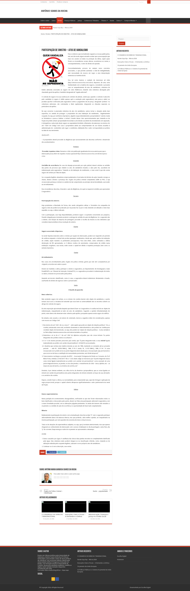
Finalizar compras (62, 2)
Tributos (103, 20)
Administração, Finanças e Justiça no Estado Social (98, 515)
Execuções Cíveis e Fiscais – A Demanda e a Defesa (75, 515)
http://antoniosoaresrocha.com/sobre (80, 82)
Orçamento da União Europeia (127, 65)
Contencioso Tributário (91, 20)
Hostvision (120, 559)
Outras (118, 20)
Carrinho (52, 2)
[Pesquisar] (149, 2)
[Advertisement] (109, 11)
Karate (112, 20)
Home (43, 34)
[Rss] (133, 2)
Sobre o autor (45, 20)
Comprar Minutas (129, 20)
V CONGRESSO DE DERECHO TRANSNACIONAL (52, 515)
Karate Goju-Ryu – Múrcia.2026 (62, 27)
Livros (54, 20)
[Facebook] (136, 2)
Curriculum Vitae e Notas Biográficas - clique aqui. (53, 570)
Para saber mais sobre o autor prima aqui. (67, 474)
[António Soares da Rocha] (54, 10)
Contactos (44, 2)
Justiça (80, 20)
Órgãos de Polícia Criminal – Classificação (53, 491)
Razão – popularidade (100, 490)
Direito (60, 20)
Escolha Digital (121, 556)
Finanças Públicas (69, 20)
